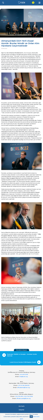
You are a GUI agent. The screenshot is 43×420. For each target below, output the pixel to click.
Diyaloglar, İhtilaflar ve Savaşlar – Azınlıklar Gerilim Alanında (22, 355)
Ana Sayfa (21, 406)
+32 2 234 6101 (19, 396)
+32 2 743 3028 (28, 396)
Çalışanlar (21, 409)
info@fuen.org (23, 376)
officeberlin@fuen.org (23, 387)
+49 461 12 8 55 (24, 374)
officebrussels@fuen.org (23, 398)
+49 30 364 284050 (24, 385)
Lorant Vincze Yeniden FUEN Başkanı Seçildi (23, 362)
